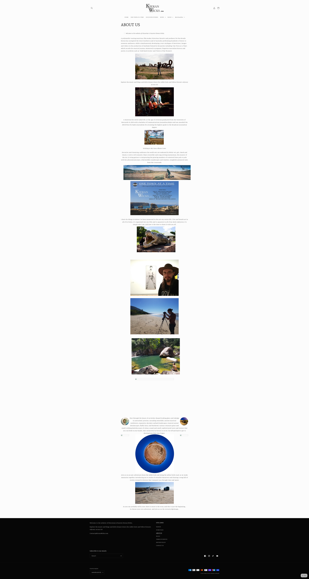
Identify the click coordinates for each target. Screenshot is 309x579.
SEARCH (158, 527)
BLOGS (158, 536)
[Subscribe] (121, 556)
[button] (92, 8)
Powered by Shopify (215, 573)
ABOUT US (159, 533)
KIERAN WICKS (207, 573)
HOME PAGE (159, 530)
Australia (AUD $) (96, 572)
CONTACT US (160, 545)
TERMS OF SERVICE (161, 539)
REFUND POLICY (161, 542)
